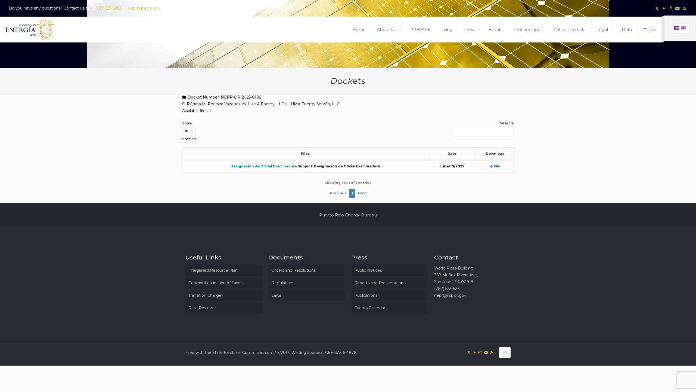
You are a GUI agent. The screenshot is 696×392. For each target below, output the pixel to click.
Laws (276, 295)
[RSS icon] (684, 8)
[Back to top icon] (505, 352)
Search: (507, 123)
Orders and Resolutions (293, 270)
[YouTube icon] (664, 8)
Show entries (189, 131)
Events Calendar (369, 307)
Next (362, 193)
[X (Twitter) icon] (657, 8)
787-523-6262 (108, 8)
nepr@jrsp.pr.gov (144, 8)
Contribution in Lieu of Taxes (215, 282)
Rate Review (200, 307)
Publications (365, 295)
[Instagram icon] (671, 8)
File (497, 166)
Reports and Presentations (379, 282)
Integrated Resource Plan (213, 270)
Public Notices (368, 270)
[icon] (677, 8)
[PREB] (30, 29)
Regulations (282, 282)
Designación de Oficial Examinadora (264, 166)
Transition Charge (204, 295)
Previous (338, 193)
